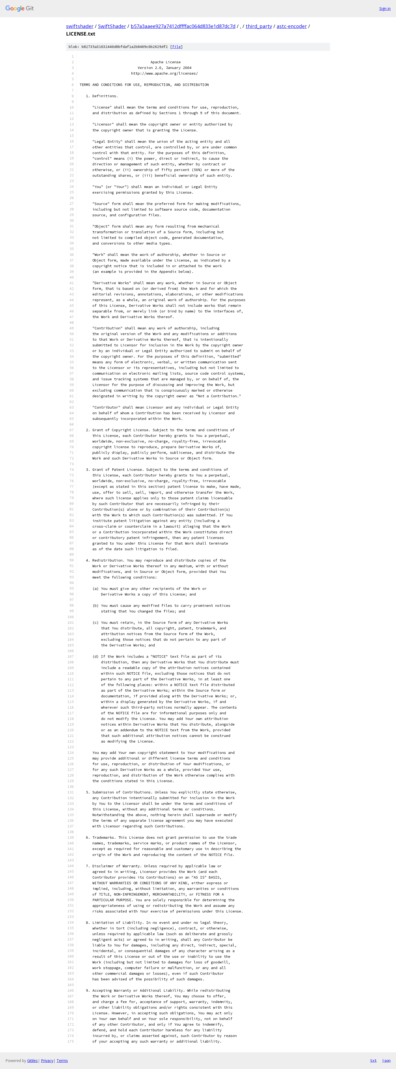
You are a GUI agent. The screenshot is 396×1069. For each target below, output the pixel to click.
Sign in (385, 8)
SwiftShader (112, 26)
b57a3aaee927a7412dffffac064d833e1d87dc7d (183, 26)
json (386, 1060)
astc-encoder (292, 26)
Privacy (47, 1060)
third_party (259, 26)
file (176, 46)
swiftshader (79, 26)
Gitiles (32, 1060)
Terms (62, 1060)
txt (373, 1060)
